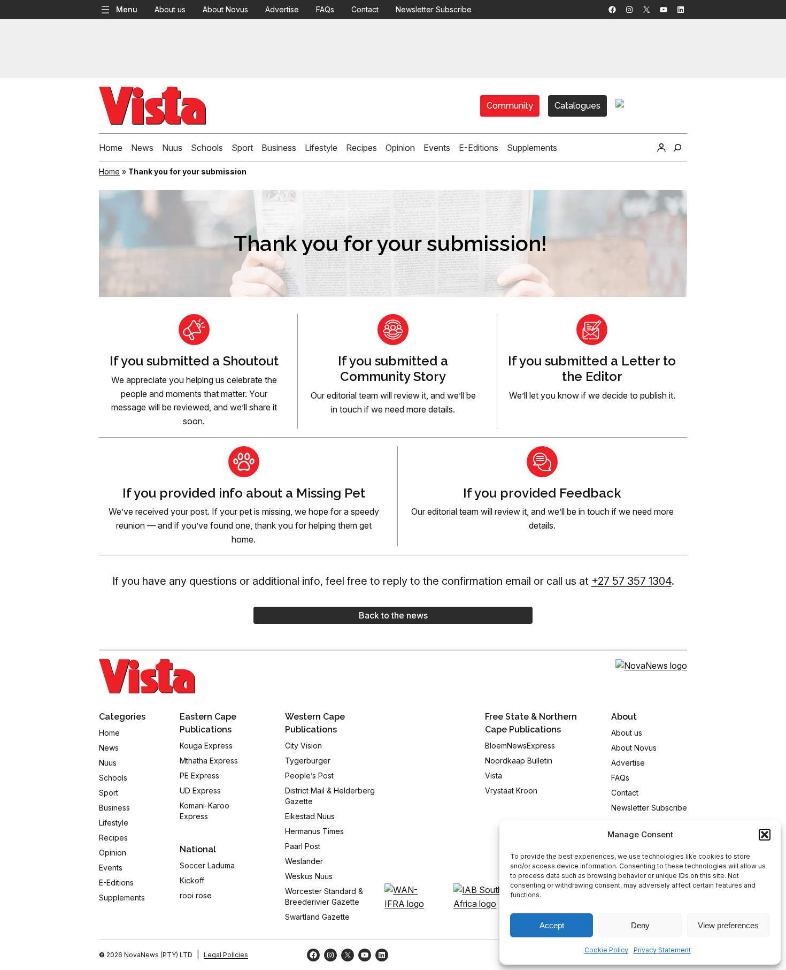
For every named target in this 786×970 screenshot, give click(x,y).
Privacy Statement (662, 950)
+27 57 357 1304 (631, 581)
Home (109, 171)
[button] (764, 834)
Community (510, 106)
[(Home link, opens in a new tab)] (147, 676)
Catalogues (577, 106)
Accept (552, 925)
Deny (640, 925)
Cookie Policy (606, 950)
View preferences (728, 925)
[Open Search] (677, 147)
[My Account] (661, 147)
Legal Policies (226, 955)
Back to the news (393, 615)
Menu (126, 9)
